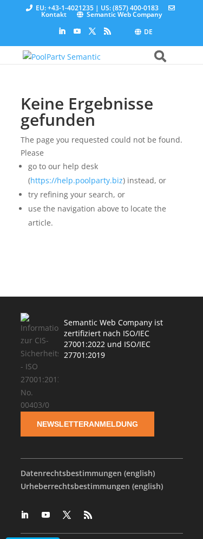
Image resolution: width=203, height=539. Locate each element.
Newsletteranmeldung (87, 424)
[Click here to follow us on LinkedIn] (62, 31)
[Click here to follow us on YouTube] (77, 31)
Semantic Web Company (124, 14)
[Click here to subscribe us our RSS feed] (107, 31)
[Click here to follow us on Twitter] (92, 31)
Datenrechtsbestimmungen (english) (88, 473)
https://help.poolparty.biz (76, 180)
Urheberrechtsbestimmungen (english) (92, 486)
